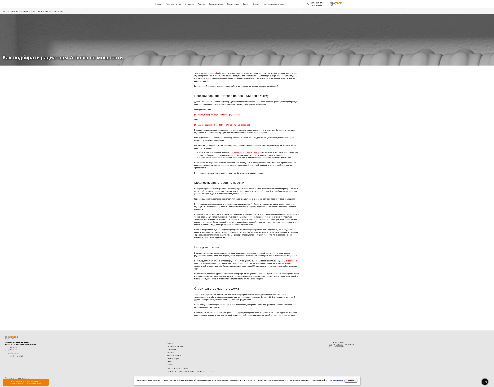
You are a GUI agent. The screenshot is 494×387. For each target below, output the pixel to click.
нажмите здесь (338, 380)
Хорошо (351, 381)
